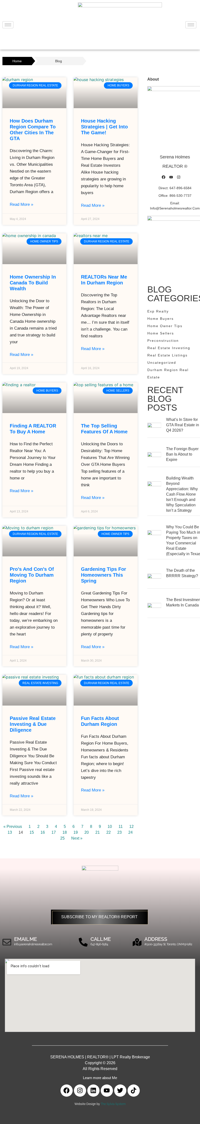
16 (42, 832)
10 (110, 826)
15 (32, 832)
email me (25, 939)
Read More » (21, 204)
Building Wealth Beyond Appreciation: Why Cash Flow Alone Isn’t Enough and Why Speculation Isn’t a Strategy (182, 494)
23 (119, 832)
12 (131, 826)
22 (108, 832)
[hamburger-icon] (7, 24)
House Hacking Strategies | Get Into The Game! (104, 126)
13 (10, 832)
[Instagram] (178, 177)
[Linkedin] (93, 1090)
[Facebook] (163, 177)
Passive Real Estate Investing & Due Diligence (33, 724)
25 (62, 838)
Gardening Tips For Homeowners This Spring (103, 574)
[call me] (83, 942)
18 (64, 832)
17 (53, 832)
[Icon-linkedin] (186, 177)
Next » (76, 838)
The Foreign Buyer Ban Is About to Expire (182, 454)
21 (97, 832)
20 (86, 832)
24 (130, 832)
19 (75, 832)
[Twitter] (120, 1090)
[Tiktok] (134, 1090)
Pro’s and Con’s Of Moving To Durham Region (32, 574)
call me (100, 939)
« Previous (12, 826)
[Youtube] (171, 177)
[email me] (6, 942)
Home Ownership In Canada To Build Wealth (33, 282)
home (17, 61)
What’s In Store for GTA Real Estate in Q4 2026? (182, 424)
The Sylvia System (113, 1104)
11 (121, 826)
